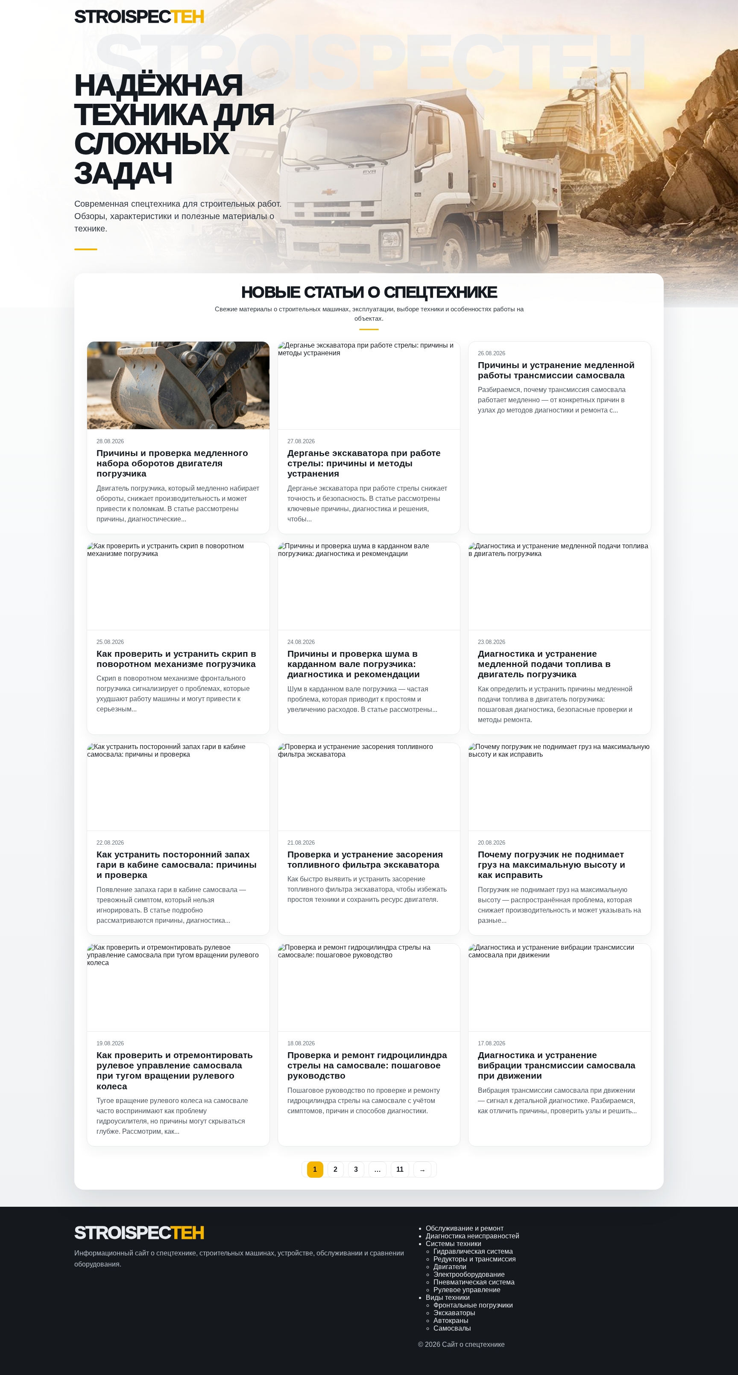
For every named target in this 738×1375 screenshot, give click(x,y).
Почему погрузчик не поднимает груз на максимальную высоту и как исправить (551, 864)
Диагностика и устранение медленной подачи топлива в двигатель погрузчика (544, 664)
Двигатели (449, 1266)
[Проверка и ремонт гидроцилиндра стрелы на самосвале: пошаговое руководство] (369, 988)
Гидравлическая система (473, 1251)
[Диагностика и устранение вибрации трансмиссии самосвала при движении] (560, 988)
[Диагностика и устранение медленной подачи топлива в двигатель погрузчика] (560, 586)
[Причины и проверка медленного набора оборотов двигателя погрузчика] (178, 386)
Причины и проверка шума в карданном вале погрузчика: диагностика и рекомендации (353, 664)
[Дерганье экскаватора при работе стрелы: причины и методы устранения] (369, 386)
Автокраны (451, 1320)
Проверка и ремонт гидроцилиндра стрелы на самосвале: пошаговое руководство (367, 1065)
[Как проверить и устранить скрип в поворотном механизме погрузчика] (178, 586)
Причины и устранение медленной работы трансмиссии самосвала (556, 370)
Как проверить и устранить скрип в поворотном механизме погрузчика (176, 659)
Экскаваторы (454, 1312)
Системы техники (453, 1243)
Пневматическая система (474, 1282)
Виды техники (448, 1297)
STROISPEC (139, 17)
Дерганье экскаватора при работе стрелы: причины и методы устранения (364, 463)
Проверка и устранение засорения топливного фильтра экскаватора (365, 859)
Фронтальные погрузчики (473, 1305)
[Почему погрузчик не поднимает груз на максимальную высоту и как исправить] (560, 787)
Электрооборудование (469, 1274)
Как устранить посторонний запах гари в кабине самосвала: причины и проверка (177, 864)
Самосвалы (452, 1328)
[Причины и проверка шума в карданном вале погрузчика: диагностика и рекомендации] (369, 586)
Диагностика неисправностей (472, 1236)
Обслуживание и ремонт (465, 1228)
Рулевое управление (467, 1289)
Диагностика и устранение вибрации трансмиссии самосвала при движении (557, 1065)
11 (400, 1169)
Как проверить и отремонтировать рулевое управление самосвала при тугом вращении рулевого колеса (175, 1070)
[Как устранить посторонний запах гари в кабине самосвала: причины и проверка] (178, 787)
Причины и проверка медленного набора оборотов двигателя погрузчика (172, 463)
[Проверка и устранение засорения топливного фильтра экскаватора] (369, 787)
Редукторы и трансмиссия (474, 1259)
